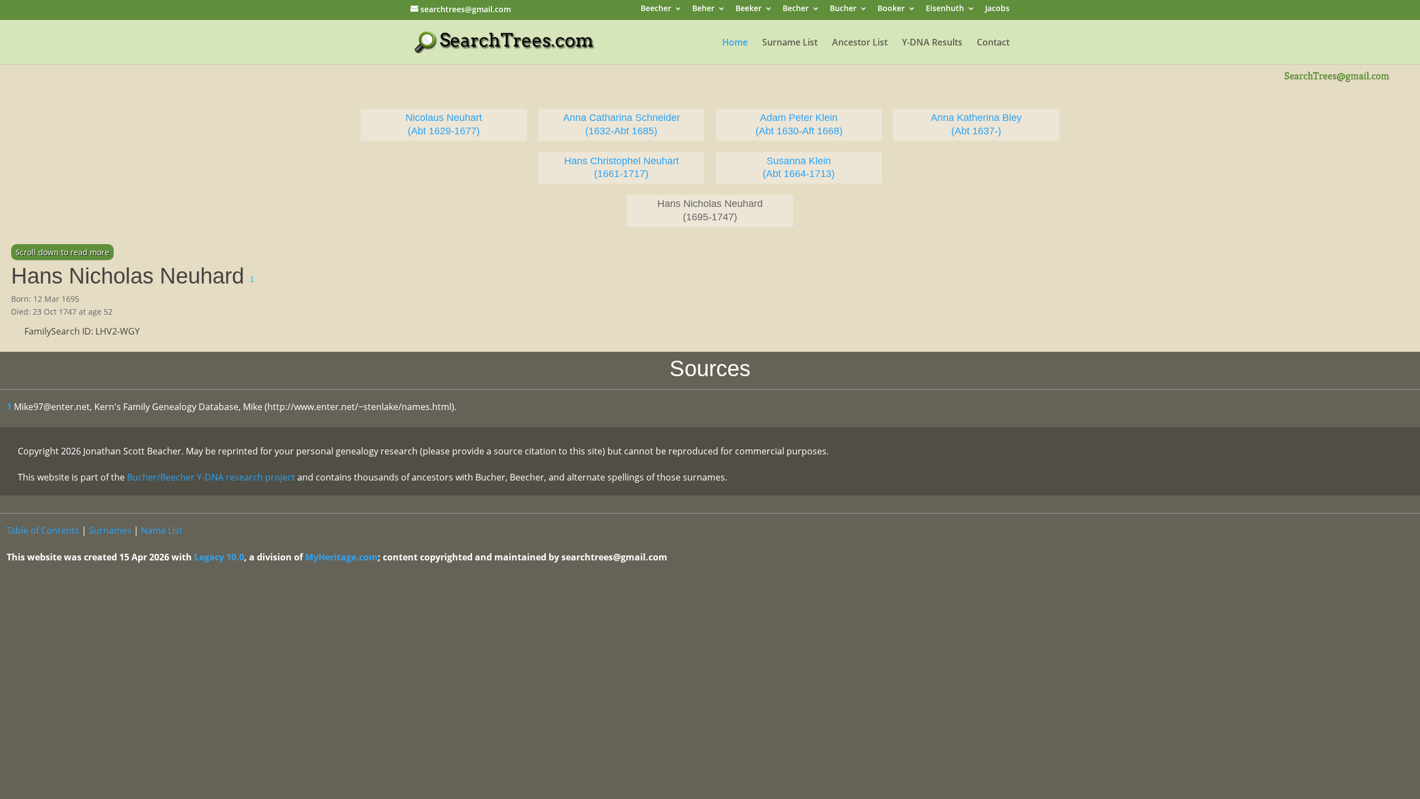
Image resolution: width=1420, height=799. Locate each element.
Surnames (110, 530)
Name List (161, 530)
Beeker (749, 9)
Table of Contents (43, 530)
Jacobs (997, 9)
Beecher (656, 9)
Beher (703, 9)
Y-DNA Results (932, 43)
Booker (891, 9)
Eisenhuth (945, 9)
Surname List (790, 43)
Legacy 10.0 (219, 557)
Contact (993, 43)
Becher (796, 9)
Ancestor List (860, 43)
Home (735, 43)
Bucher (843, 9)
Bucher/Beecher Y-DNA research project (211, 477)
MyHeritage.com (341, 557)
